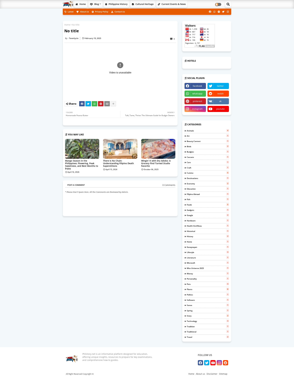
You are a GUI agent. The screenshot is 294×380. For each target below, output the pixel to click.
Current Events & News (173, 4)
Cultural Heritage (144, 4)
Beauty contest (207, 141)
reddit (220, 93)
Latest (70, 11)
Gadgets (207, 210)
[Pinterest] (101, 103)
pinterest (197, 101)
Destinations (207, 178)
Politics (207, 294)
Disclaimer (212, 373)
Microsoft (207, 262)
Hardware (207, 220)
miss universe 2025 (207, 268)
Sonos (207, 305)
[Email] (107, 103)
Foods (207, 204)
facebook (197, 85)
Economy (207, 183)
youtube (220, 108)
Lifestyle (207, 252)
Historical (207, 231)
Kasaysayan (207, 247)
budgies (207, 151)
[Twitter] (88, 103)
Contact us (119, 11)
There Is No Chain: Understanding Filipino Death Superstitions (118, 163)
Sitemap (223, 373)
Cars (207, 162)
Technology (207, 321)
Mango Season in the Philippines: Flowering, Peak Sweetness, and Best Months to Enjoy (81, 164)
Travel (207, 337)
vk (220, 101)
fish (207, 199)
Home (82, 4)
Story (207, 315)
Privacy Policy (101, 11)
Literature (207, 257)
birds (207, 146)
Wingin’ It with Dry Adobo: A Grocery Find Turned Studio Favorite (156, 163)
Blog (96, 4)
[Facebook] (82, 103)
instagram (197, 108)
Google (207, 215)
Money (207, 273)
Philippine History (118, 4)
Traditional (207, 331)
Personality (207, 278)
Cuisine (207, 172)
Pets (207, 284)
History (207, 236)
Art (207, 135)
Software (207, 300)
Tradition (207, 326)
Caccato (207, 157)
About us (84, 11)
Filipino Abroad (207, 194)
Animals (207, 130)
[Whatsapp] (94, 103)
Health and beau (207, 225)
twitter (220, 85)
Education (207, 188)
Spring (207, 310)
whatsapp (197, 93)
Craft (207, 167)
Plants (207, 289)
